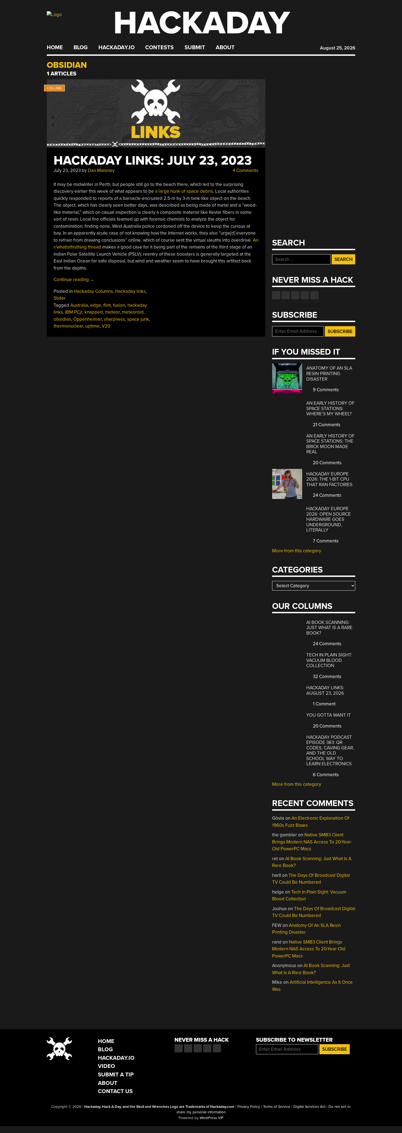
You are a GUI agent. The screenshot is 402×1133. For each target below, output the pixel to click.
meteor (112, 312)
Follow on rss (305, 295)
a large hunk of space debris (184, 191)
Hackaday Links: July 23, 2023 (153, 160)
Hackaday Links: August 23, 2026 (325, 690)
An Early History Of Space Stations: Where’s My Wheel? (330, 408)
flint (107, 305)
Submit (195, 47)
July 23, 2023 (67, 170)
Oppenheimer (87, 319)
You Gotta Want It (328, 715)
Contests (159, 47)
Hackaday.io (116, 47)
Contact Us (115, 1091)
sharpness (114, 319)
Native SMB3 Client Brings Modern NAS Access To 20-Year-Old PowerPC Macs (312, 842)
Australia (79, 305)
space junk (138, 319)
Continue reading (74, 279)
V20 (106, 326)
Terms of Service (276, 1107)
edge (95, 305)
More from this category (296, 551)
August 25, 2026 (337, 48)
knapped (94, 312)
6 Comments (325, 775)
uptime (92, 326)
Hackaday (201, 23)
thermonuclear (68, 326)
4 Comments (245, 170)
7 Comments (325, 541)
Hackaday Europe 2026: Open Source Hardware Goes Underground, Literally (328, 519)
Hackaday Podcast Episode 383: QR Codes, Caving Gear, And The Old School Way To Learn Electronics (330, 750)
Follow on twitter (286, 295)
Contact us (314, 295)
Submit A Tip (116, 1074)
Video (106, 1066)
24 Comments (326, 495)
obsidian (62, 319)
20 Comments (327, 463)
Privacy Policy (248, 1107)
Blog (81, 47)
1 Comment (324, 704)
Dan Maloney (101, 170)
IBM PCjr (73, 312)
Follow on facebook (276, 295)
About (225, 47)
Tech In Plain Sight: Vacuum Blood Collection (329, 660)
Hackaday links (130, 291)
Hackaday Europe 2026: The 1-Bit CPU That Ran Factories (329, 479)
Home (55, 47)
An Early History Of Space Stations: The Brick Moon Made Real (330, 444)
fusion (119, 305)
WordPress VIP (211, 1118)
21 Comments (326, 425)
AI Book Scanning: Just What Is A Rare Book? (329, 628)
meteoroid (133, 312)
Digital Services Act (309, 1107)
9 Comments (325, 390)
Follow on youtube (295, 295)
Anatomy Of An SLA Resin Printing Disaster (329, 373)
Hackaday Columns (93, 291)
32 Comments (326, 676)
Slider (60, 298)
